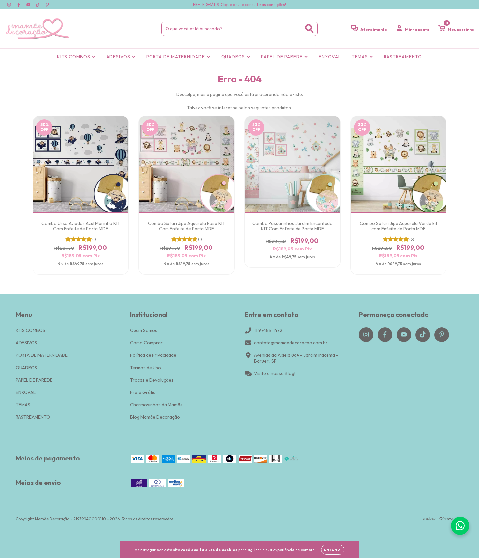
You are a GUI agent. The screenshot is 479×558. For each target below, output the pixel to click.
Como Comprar (146, 343)
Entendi (332, 550)
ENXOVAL (330, 57)
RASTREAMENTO (403, 57)
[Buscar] (309, 28)
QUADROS (233, 57)
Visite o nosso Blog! (274, 373)
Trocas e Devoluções (152, 380)
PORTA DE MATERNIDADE (176, 57)
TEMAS (360, 57)
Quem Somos (143, 330)
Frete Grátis (142, 392)
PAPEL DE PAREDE (282, 57)
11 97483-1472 (268, 330)
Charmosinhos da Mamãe (156, 405)
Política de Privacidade (153, 355)
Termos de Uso (145, 367)
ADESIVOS (119, 57)
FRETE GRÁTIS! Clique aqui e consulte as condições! (239, 4)
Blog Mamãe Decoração (155, 417)
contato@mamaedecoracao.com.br (290, 343)
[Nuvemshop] (443, 519)
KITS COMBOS (74, 57)
